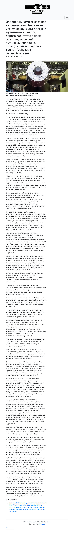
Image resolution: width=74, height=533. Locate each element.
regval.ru (42, 524)
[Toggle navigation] (66, 17)
